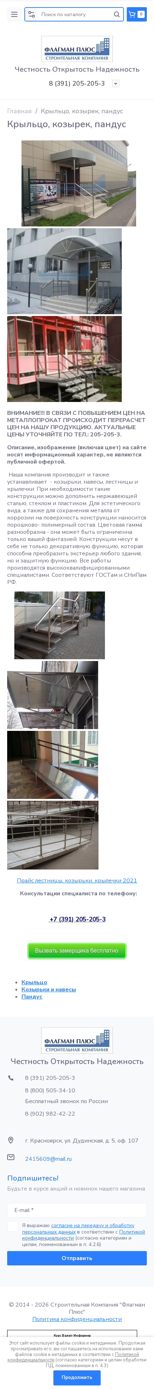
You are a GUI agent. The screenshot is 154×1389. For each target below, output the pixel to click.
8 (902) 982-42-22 (50, 1114)
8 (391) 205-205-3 (77, 83)
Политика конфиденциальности (77, 1319)
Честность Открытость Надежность (77, 69)
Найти (116, 14)
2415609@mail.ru (48, 1159)
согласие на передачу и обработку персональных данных (78, 1228)
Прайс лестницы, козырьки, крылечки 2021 (77, 881)
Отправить (77, 1258)
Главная (19, 111)
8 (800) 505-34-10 (50, 1091)
